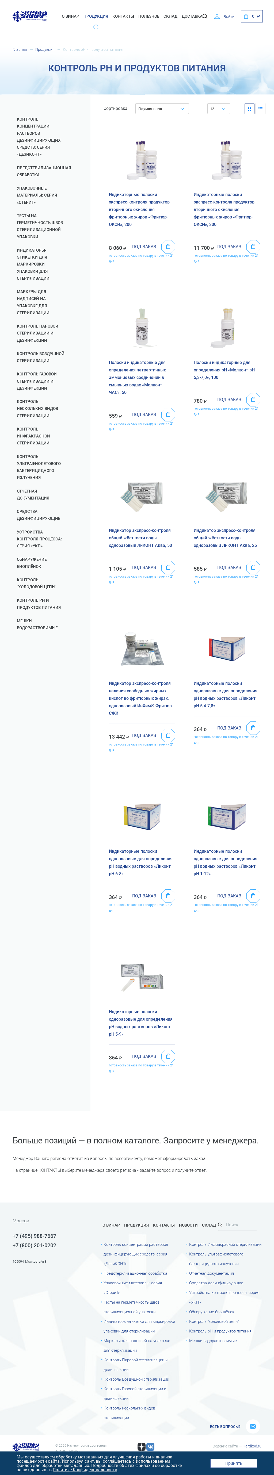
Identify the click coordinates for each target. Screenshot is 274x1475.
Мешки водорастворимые (37, 624)
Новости (188, 1225)
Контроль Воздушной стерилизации (40, 357)
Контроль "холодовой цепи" (36, 583)
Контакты (123, 16)
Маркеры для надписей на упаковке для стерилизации (33, 302)
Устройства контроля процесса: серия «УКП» (39, 539)
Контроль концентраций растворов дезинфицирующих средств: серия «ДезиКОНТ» (39, 137)
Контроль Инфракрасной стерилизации (33, 436)
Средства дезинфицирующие (38, 515)
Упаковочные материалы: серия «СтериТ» (37, 195)
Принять (233, 1463)
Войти (229, 16)
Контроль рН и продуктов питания (39, 604)
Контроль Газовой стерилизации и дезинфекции (37, 381)
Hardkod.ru (252, 1446)
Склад (209, 1225)
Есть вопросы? (225, 1426)
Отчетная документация (33, 495)
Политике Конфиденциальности (85, 1469)
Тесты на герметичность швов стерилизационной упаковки (40, 226)
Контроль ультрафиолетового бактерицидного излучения (39, 467)
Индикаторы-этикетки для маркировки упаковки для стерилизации (33, 264)
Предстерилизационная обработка (43, 171)
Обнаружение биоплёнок (32, 563)
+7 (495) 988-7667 (34, 1236)
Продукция (95, 16)
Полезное (148, 16)
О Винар (70, 16)
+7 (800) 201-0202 (34, 1245)
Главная (20, 49)
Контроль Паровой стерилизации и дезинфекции (37, 333)
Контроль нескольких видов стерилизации (37, 408)
